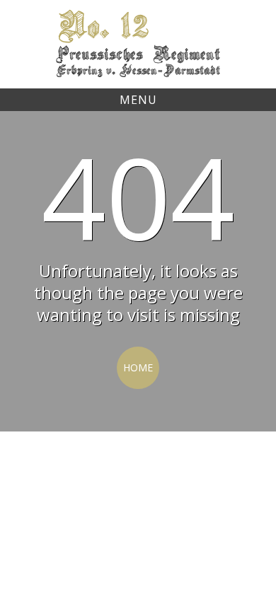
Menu (138, 100)
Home (138, 367)
